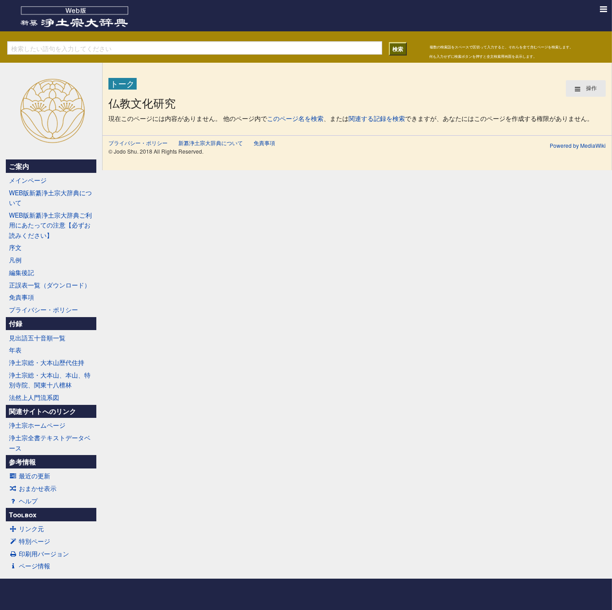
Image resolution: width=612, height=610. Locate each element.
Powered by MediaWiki (578, 145)
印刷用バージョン (44, 553)
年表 (15, 349)
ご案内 (19, 166)
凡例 (15, 259)
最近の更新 (34, 475)
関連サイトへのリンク (42, 411)
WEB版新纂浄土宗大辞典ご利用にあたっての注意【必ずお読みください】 (50, 225)
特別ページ (34, 541)
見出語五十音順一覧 (37, 337)
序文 (15, 247)
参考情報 (22, 462)
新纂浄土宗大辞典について (210, 142)
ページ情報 (34, 565)
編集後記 (21, 272)
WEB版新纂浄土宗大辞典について (50, 197)
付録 (15, 323)
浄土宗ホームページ (37, 425)
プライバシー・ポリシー (43, 309)
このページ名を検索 (295, 118)
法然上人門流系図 (34, 397)
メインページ (28, 180)
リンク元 (31, 528)
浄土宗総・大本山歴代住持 (46, 362)
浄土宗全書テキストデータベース (50, 442)
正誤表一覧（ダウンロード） (50, 284)
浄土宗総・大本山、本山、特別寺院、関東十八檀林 (50, 379)
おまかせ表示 (37, 488)
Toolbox (22, 515)
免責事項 (21, 296)
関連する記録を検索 (377, 118)
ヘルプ (28, 500)
